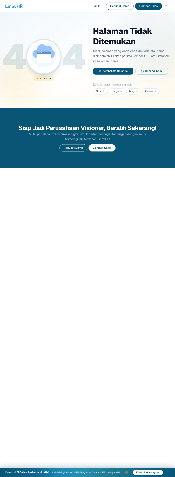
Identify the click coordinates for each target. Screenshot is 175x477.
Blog (131, 91)
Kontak (149, 91)
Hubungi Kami (154, 71)
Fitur (98, 91)
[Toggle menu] (166, 6)
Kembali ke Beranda (115, 71)
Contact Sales (148, 6)
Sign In (96, 6)
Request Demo (119, 6)
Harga (115, 91)
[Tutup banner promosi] (168, 472)
